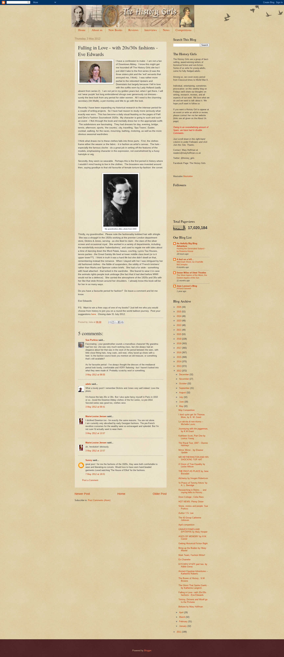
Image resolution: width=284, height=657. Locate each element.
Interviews (150, 30)
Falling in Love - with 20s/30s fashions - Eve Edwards (192, 593)
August (183, 392)
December (184, 374)
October (183, 383)
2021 (179, 330)
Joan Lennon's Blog (187, 286)
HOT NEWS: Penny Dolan (190, 501)
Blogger (147, 650)
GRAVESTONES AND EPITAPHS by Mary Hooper (192, 530)
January (183, 626)
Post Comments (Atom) (99, 500)
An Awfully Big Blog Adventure (187, 244)
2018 (179, 343)
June (181, 402)
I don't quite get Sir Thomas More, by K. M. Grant (191, 415)
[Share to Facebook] (119, 322)
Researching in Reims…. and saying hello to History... (192, 491)
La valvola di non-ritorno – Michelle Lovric (190, 422)
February (183, 621)
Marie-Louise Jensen (95, 416)
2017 (179, 348)
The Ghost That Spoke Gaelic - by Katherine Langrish (193, 586)
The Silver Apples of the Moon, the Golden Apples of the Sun (192, 276)
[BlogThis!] (113, 322)
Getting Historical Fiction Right (193, 543)
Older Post (160, 493)
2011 (179, 632)
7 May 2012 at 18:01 (95, 474)
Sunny (88, 460)
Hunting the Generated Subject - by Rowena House (191, 249)
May (181, 406)
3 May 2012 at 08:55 (95, 374)
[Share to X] (116, 322)
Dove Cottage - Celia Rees (191, 497)
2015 (179, 357)
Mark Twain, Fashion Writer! (191, 555)
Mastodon (188, 176)
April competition (186, 524)
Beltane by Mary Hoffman (190, 606)
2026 (179, 307)
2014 (179, 361)
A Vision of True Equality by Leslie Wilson (191, 465)
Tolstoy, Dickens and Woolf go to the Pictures (192, 600)
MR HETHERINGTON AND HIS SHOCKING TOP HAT (193, 458)
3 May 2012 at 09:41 (95, 407)
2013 (179, 366)
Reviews (133, 30)
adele (88, 384)
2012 (179, 370)
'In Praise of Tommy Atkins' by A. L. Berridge (192, 484)
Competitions (183, 30)
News (166, 30)
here (93, 314)
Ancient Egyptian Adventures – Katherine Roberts (193, 572)
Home (81, 30)
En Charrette (184, 559)
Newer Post (82, 493)
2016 (179, 352)
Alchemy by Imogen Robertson (193, 478)
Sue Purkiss (91, 340)
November (184, 379)
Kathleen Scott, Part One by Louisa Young (191, 436)
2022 (179, 325)
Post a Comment (90, 480)
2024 (179, 316)
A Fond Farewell (184, 288)
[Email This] (109, 322)
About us (97, 30)
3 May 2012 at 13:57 (95, 433)
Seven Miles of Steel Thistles (191, 272)
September (184, 388)
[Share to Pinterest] (122, 322)
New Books (115, 30)
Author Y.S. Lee (185, 513)
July (181, 397)
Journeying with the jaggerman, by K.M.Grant (193, 429)
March (182, 617)
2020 (179, 334)
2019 (179, 339)
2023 (179, 320)
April (181, 612)
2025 (179, 311)
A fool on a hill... (185, 259)
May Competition (186, 410)
